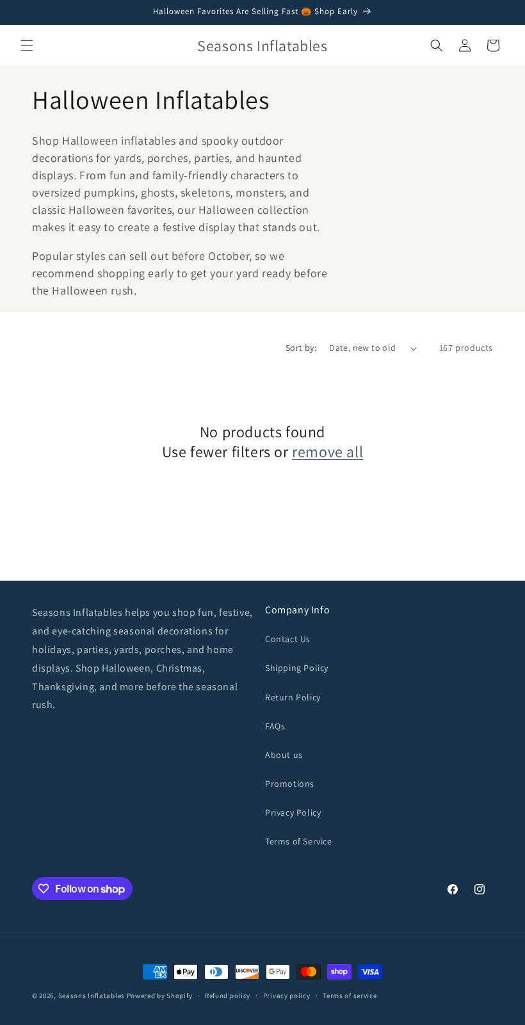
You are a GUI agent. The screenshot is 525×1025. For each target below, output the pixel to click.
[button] (27, 45)
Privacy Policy (293, 812)
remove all (327, 452)
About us (284, 755)
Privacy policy (287, 995)
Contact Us (288, 639)
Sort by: (301, 347)
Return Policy (293, 697)
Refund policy (227, 995)
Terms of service (349, 995)
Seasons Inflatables (91, 995)
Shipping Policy (296, 668)
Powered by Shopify (160, 995)
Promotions (289, 783)
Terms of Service (298, 841)
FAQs (275, 726)
